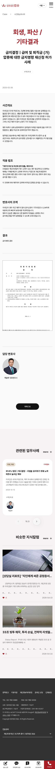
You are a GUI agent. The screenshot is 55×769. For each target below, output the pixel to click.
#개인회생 (27, 72)
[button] (36, 521)
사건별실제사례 (19, 14)
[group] (10, 506)
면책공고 (6, 692)
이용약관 (14, 692)
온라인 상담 (39, 692)
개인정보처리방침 (26, 692)
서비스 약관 (6, 715)
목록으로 (27, 406)
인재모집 (49, 692)
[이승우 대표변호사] (11, 366)
